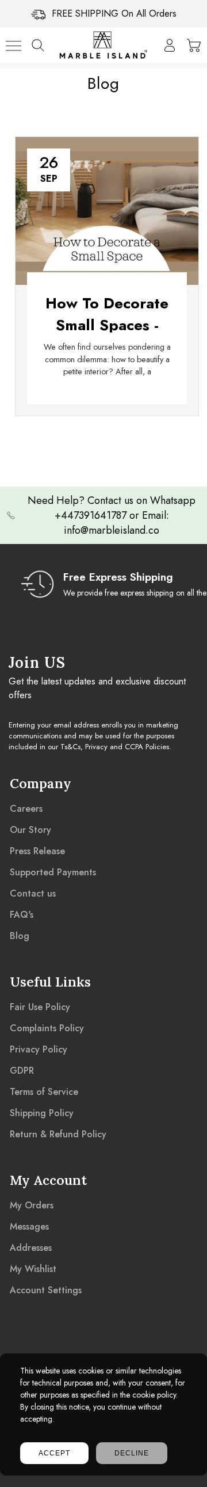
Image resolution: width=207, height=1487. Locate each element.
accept (54, 1453)
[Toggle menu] (13, 45)
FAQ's (21, 914)
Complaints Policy (47, 1028)
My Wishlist (33, 1268)
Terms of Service (44, 1091)
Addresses (31, 1247)
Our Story (30, 829)
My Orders (31, 1205)
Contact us (33, 893)
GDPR (22, 1070)
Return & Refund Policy (58, 1134)
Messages (29, 1226)
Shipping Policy (42, 1113)
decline (131, 1453)
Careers (26, 808)
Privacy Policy (38, 1049)
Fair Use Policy (40, 1006)
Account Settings (46, 1290)
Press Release (37, 851)
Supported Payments (53, 872)
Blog (19, 935)
